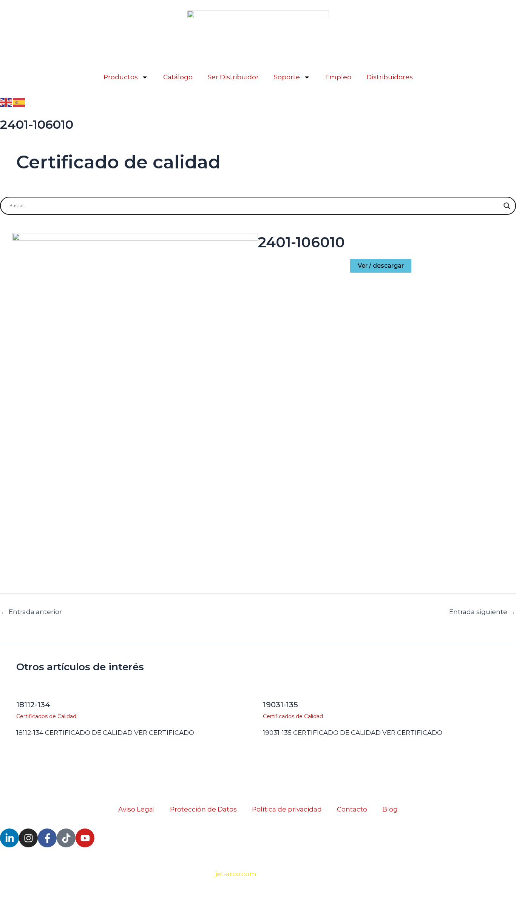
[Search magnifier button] (507, 206)
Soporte (287, 77)
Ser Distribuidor (233, 77)
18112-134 (33, 704)
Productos (121, 77)
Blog (390, 809)
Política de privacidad (287, 809)
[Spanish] (19, 101)
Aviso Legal (136, 809)
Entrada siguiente (482, 612)
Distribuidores (389, 77)
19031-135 (280, 704)
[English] (6, 101)
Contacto (352, 809)
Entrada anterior (31, 612)
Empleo (338, 77)
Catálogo (178, 77)
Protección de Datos (203, 809)
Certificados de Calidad (46, 716)
